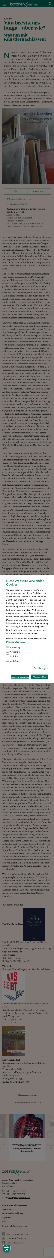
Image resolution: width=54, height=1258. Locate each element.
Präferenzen (15, 651)
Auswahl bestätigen (20, 677)
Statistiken (14, 656)
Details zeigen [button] (41, 668)
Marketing (14, 661)
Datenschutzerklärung (16, 642)
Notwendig (14, 647)
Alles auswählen (39, 677)
